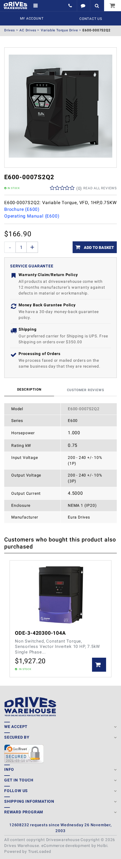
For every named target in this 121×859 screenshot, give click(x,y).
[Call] (71, 5)
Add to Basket (98, 247)
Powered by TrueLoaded (27, 851)
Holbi (102, 845)
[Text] (83, 5)
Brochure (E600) (22, 209)
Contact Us (90, 19)
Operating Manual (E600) (31, 216)
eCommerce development (65, 845)
